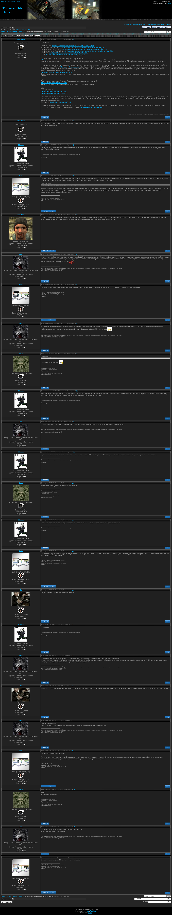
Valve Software (13, 31)
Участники (142, 24)
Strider (21, 175)
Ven (21, 590)
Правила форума (154, 24)
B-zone (21, 353)
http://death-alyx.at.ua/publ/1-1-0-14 (61, 102)
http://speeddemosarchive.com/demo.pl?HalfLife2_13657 (68, 53)
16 (72, 590)
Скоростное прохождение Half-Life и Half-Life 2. (39, 31)
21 (72, 750)
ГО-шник (18, 29)
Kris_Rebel (28, 29)
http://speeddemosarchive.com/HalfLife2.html (56, 72)
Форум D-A (4, 31)
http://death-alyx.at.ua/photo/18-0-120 (54, 83)
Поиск (163, 24)
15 (72, 551)
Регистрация (11, 1)
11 (73, 421)
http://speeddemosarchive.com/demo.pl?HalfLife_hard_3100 (73, 46)
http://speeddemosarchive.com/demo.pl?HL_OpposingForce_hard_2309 (89, 51)
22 (74, 789)
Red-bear (93, 911)
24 (74, 857)
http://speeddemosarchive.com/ (51, 60)
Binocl (21, 254)
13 (72, 483)
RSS (169, 3)
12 (74, 452)
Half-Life (21, 31)
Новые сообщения (131, 24)
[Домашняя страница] (52, 211)
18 (72, 655)
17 (72, 624)
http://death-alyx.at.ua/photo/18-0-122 (54, 93)
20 (72, 720)
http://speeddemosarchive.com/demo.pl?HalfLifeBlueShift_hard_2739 (83, 49)
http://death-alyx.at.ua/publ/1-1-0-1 (91, 107)
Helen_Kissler (21, 39)
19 (72, 685)
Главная (3, 1)
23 (74, 826)
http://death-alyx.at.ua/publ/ (69, 67)
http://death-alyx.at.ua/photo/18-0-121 (54, 91)
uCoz (90, 913)
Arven (22, 29)
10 (77, 390)
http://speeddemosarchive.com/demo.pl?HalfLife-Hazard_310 (83, 48)
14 (72, 520)
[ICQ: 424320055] (52, 251)
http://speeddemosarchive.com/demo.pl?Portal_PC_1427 (65, 55)
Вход (18, 1)
